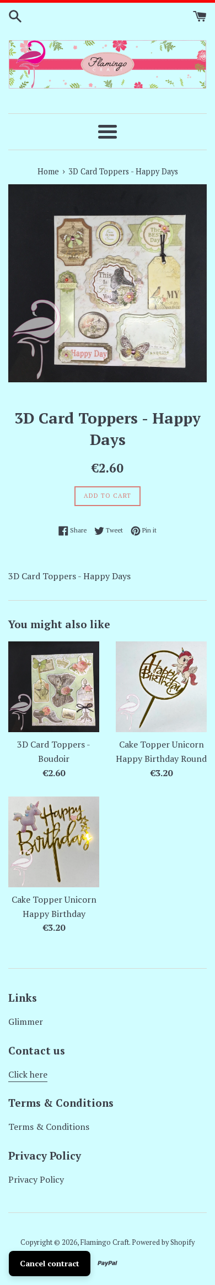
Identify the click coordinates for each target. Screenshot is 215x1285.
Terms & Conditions (48, 1127)
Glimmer (25, 1021)
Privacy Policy (36, 1179)
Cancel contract (49, 1263)
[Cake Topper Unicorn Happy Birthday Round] (161, 686)
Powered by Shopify (163, 1242)
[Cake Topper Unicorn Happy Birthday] (53, 842)
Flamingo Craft (104, 1242)
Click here (27, 1074)
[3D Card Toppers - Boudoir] (53, 686)
